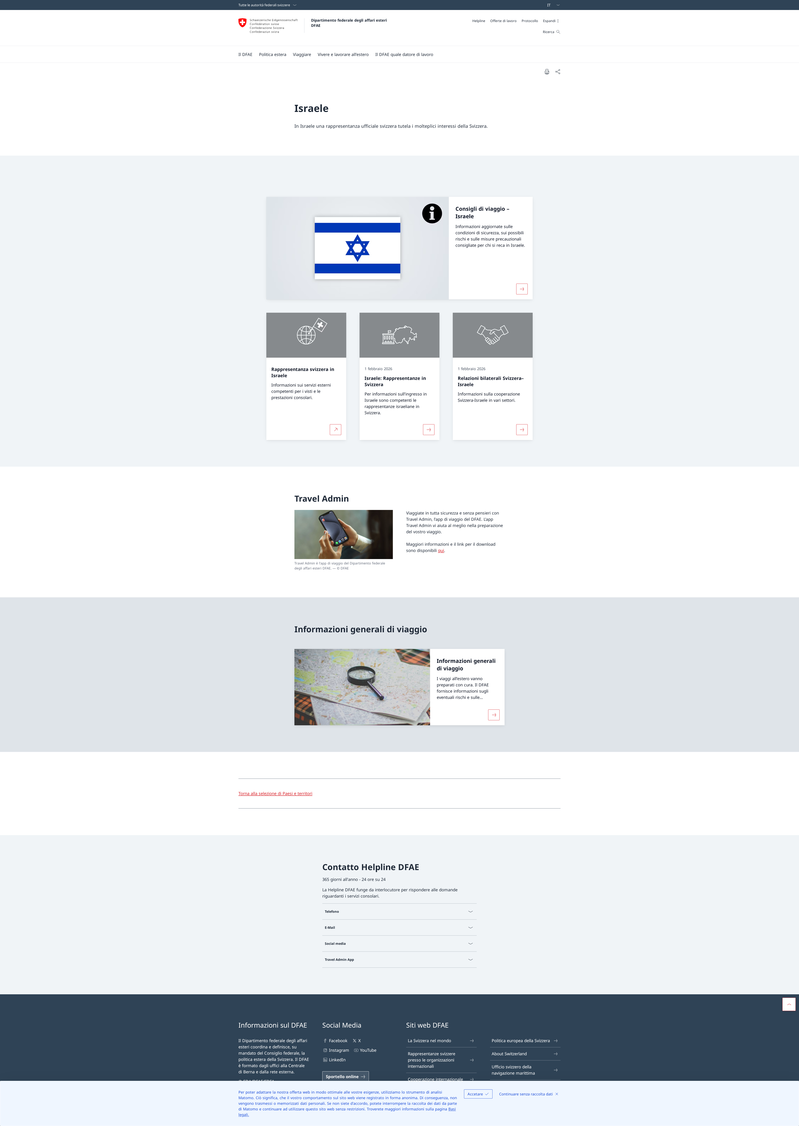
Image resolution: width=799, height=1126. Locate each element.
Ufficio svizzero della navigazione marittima (513, 1070)
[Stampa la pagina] (546, 71)
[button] (552, 20)
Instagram (339, 1050)
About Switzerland (509, 1054)
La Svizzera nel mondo (429, 1040)
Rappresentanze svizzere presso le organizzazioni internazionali (431, 1060)
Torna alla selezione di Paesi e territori (275, 793)
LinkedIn (337, 1060)
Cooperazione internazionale (435, 1079)
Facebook (338, 1040)
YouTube (368, 1050)
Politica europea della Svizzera (521, 1040)
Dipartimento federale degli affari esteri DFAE (349, 23)
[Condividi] (557, 71)
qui (441, 550)
